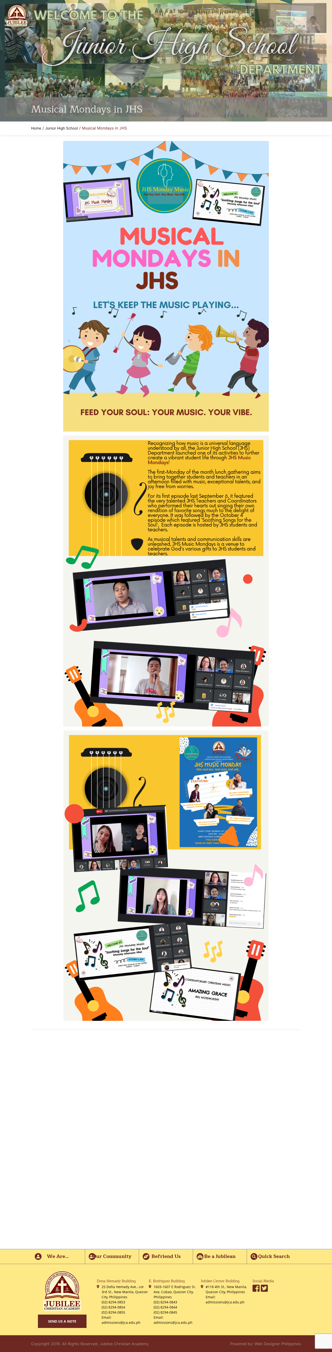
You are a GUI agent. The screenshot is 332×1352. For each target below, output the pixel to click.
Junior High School (61, 128)
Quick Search (274, 1256)
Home (36, 128)
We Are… (58, 1256)
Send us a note (62, 1321)
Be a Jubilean (220, 1256)
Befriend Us (166, 1256)
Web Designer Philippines (277, 1343)
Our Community (112, 1256)
